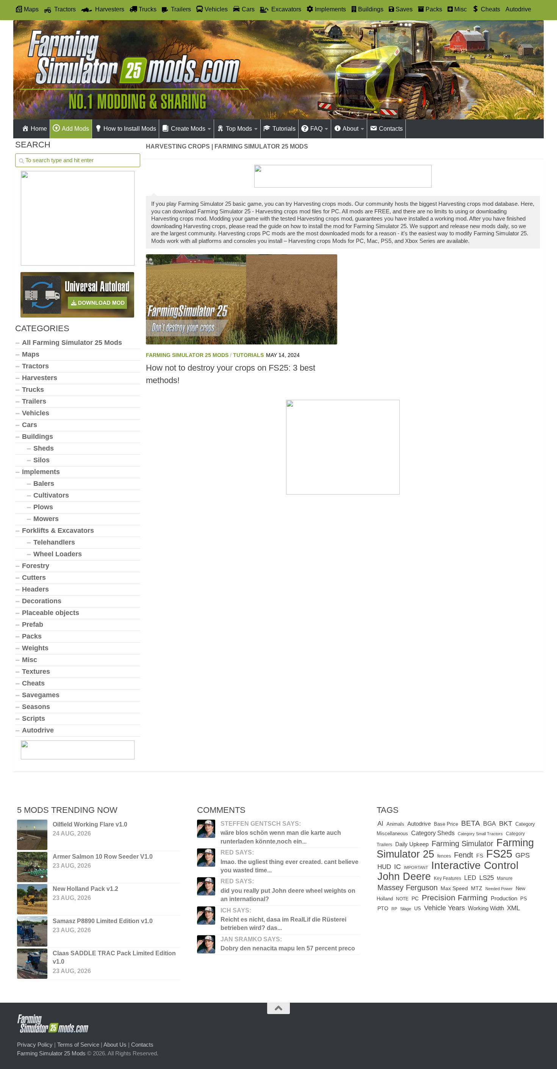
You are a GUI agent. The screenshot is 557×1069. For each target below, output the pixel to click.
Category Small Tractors (480, 833)
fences (444, 856)
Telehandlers (54, 542)
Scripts (33, 718)
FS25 (499, 853)
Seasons (36, 707)
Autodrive (518, 9)
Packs (32, 636)
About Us (115, 1044)
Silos (41, 460)
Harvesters (39, 378)
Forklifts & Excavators (58, 530)
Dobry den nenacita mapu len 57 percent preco (288, 948)
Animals (395, 824)
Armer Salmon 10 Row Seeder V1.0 (103, 856)
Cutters (34, 577)
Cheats (33, 683)
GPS (522, 855)
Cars (29, 425)
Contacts (142, 1044)
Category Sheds (433, 833)
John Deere (404, 876)
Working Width (486, 908)
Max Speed (454, 888)
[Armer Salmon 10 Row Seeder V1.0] (32, 867)
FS (479, 856)
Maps (30, 354)
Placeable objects (50, 613)
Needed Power (499, 888)
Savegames (40, 695)
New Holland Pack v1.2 (85, 889)
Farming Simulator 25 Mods (187, 355)
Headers (35, 589)
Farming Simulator (462, 843)
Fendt (463, 855)
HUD (384, 866)
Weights (35, 648)
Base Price (446, 824)
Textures (36, 671)
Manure (505, 878)
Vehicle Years (444, 908)
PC (415, 899)
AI (380, 823)
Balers (43, 483)
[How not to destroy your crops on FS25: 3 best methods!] (241, 299)
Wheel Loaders (57, 554)
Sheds (43, 448)
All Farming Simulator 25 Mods (72, 342)
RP (394, 908)
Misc (29, 660)
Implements (41, 472)
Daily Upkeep (412, 844)
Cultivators (51, 495)
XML (513, 908)
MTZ (476, 888)
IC (397, 866)
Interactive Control (474, 865)
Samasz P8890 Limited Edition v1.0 (103, 921)
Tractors (35, 366)
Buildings (37, 436)
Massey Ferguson (407, 887)
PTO (382, 908)
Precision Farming (455, 897)
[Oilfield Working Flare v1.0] (32, 835)
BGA (489, 823)
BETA (470, 823)
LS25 (486, 877)
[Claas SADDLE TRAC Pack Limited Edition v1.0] (32, 963)
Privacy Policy (35, 1044)
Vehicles (35, 413)
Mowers (46, 519)
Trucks (33, 389)
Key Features (447, 878)
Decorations (41, 601)
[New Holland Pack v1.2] (32, 899)
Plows (43, 507)
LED (470, 877)
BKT (505, 823)
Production (504, 898)
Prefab (32, 624)
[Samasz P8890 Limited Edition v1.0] (32, 931)
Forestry (35, 566)
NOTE (402, 899)
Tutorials (248, 355)
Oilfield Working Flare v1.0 (90, 824)
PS (523, 899)
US (417, 908)
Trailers (34, 401)
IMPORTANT (416, 867)
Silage (405, 908)
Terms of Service (78, 1044)
